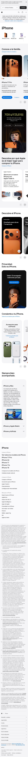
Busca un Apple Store (16, 743)
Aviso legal (3, 755)
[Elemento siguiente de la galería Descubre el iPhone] (24, 257)
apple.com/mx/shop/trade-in (20, 542)
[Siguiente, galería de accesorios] (24, 366)
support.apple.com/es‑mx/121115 (10, 623)
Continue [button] (23, 7)
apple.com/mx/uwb (17, 680)
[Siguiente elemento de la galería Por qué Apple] (24, 204)
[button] (10, 7)
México (2, 747)
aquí (22, 545)
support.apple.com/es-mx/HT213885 (11, 671)
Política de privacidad (5, 753)
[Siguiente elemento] (25, 36)
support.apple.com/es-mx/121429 (10, 651)
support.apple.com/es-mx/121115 (10, 638)
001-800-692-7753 (20, 744)
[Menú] (26, 12)
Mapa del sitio (10, 755)
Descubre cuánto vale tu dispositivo (13, 20)
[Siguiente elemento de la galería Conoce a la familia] (24, 102)
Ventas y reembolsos (16, 753)
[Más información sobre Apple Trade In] (12, 185)
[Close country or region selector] (26, 2)
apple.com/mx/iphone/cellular (9, 615)
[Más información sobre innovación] (12, 235)
